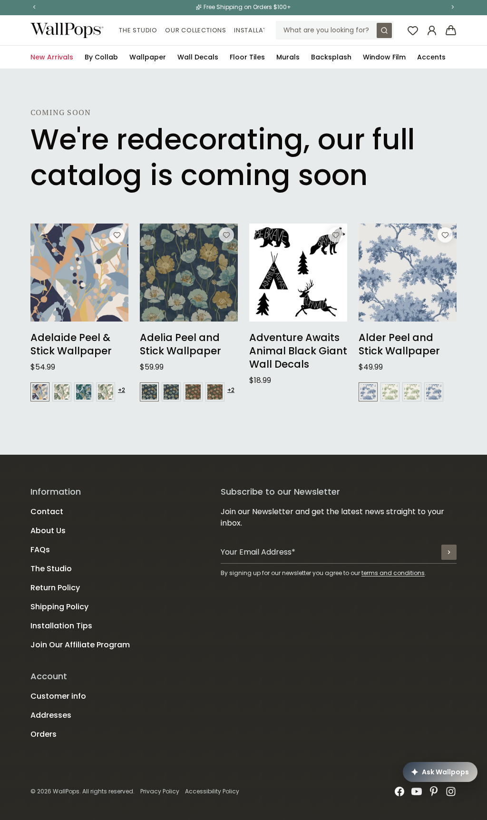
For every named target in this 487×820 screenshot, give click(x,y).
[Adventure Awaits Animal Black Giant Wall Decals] (298, 273)
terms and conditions (393, 573)
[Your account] (432, 30)
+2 (121, 390)
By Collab (101, 57)
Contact (46, 511)
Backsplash (331, 57)
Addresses (50, 715)
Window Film (384, 57)
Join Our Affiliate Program (80, 644)
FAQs (40, 549)
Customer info (58, 696)
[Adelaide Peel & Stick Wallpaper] (79, 273)
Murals (288, 57)
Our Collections (195, 30)
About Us (48, 530)
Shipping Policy (59, 606)
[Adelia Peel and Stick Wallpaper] (189, 273)
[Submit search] (384, 30)
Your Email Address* (258, 552)
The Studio (138, 30)
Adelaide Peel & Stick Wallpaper (71, 344)
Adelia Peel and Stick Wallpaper (180, 344)
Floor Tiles (247, 57)
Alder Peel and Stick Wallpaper (399, 344)
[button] (34, 7)
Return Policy (55, 587)
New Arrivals (51, 57)
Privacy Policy (159, 791)
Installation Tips (264, 30)
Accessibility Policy (212, 791)
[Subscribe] (449, 552)
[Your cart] (451, 30)
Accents (431, 57)
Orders (43, 734)
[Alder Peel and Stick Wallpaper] (408, 273)
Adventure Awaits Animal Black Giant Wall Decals (298, 351)
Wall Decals (197, 57)
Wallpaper (147, 57)
